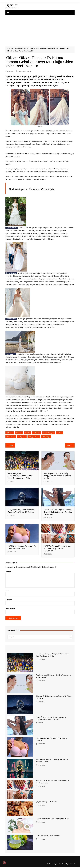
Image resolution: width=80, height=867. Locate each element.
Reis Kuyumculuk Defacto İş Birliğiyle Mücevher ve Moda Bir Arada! (57, 475)
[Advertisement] (40, 30)
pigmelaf (22, 437)
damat (10, 433)
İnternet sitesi (10, 608)
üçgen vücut (34, 437)
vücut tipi (46, 437)
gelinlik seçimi (49, 433)
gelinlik (37, 433)
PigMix (18, 48)
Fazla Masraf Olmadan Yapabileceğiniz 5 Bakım (52, 819)
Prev (11, 445)
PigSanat (57, 864)
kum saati (11, 437)
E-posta (8, 599)
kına (60, 433)
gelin (28, 433)
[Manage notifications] (4, 862)
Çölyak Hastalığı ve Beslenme (46, 802)
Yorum (8, 571)
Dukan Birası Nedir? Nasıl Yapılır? (48, 836)
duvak (19, 433)
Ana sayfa (10, 48)
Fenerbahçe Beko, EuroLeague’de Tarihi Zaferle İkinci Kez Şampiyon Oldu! (20, 475)
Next (68, 445)
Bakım (24, 48)
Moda (24, 71)
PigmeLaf (11, 5)
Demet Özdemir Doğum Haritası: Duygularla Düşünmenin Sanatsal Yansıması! (58, 512)
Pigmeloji (65, 864)
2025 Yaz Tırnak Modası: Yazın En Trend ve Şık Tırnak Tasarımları (57, 548)
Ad (6, 591)
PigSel (72, 864)
